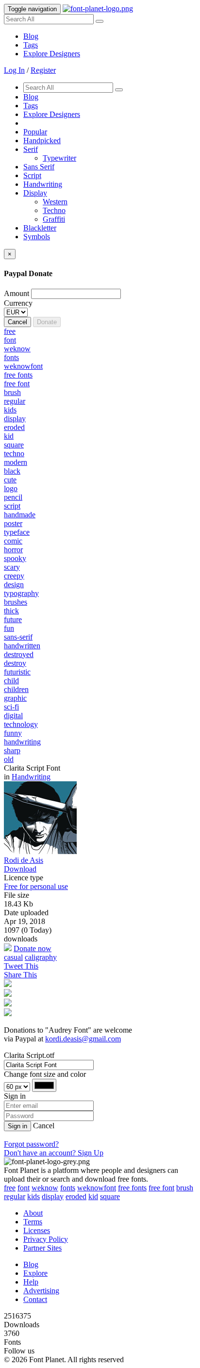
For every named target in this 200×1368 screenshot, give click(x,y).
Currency (18, 303)
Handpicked (42, 140)
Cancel (17, 322)
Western (55, 202)
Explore (35, 1273)
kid (93, 1196)
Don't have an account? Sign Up (53, 1153)
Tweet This (21, 966)
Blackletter (39, 228)
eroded (76, 1196)
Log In (14, 70)
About (33, 1213)
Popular (35, 132)
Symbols (36, 236)
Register (43, 70)
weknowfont (96, 1188)
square (110, 1196)
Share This (20, 975)
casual (13, 957)
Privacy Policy (45, 1239)
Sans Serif (38, 167)
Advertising (41, 1290)
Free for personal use (36, 886)
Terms (32, 1222)
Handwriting (42, 184)
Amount (16, 293)
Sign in (17, 1126)
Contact (35, 1299)
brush (184, 1188)
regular (14, 1196)
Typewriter (59, 158)
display (53, 1196)
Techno (54, 210)
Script (32, 175)
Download (20, 869)
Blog (30, 36)
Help (30, 1282)
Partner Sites (42, 1248)
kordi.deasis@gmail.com (83, 1039)
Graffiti (54, 219)
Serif (30, 149)
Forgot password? (31, 1144)
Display (35, 193)
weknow (45, 1188)
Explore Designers (51, 53)
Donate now (32, 948)
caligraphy (41, 957)
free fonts (132, 1188)
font (23, 1188)
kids (33, 1196)
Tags (30, 45)
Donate (47, 322)
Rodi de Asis (23, 860)
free (10, 1188)
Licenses (36, 1230)
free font (161, 1188)
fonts (67, 1188)
